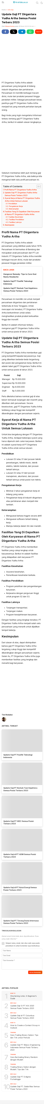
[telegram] (21, 31)
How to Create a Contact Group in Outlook (25, 1026)
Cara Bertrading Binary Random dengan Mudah (24, 1058)
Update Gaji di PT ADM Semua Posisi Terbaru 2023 (19, 855)
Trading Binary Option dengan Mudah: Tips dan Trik (23, 1068)
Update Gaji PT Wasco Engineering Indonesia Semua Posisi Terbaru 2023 (25, 1047)
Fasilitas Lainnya (15, 222)
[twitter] (13, 31)
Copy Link (38, 31)
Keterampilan (14, 209)
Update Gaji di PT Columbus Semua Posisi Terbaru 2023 (22, 1016)
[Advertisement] (22, 57)
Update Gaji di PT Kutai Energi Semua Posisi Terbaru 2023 (20, 888)
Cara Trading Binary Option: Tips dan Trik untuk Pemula (24, 1036)
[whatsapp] (30, 31)
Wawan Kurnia (9, 26)
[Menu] (3, 3)
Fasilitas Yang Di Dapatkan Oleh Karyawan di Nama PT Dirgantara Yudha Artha (22, 213)
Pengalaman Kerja (16, 206)
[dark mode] (41, 3)
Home (4, 10)
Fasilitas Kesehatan (16, 217)
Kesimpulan (9, 225)
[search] (37, 3)
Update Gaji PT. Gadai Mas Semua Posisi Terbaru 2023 (24, 1087)
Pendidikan (12, 204)
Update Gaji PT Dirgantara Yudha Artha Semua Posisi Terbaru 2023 (21, 194)
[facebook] (5, 31)
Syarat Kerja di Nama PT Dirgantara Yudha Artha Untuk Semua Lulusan (22, 199)
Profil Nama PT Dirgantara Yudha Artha (20, 190)
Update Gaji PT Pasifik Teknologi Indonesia (17, 282)
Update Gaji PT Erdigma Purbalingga (20, 1078)
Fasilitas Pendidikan (16, 219)
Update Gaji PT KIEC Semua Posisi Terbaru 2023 (18, 822)
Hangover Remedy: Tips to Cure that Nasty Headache (19, 275)
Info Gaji (10, 10)
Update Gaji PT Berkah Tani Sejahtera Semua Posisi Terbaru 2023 (20, 289)
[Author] (4, 719)
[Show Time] (35, 26)
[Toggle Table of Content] (37, 186)
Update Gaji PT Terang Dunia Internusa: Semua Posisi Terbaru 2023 (21, 922)
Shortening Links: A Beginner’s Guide (23, 997)
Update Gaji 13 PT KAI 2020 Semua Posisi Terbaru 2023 (22, 1007)
